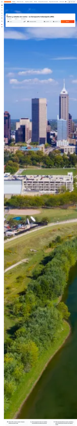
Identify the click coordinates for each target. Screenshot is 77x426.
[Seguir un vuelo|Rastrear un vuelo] (1, 15)
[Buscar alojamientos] (1, 7)
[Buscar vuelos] (1, 5)
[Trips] (1, 21)
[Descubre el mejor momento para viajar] (1, 18)
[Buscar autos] (1, 10)
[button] (2, 2)
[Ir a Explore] (1, 13)
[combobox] (9, 18)
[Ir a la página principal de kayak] (7, 1)
